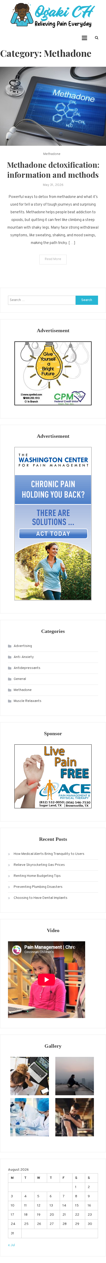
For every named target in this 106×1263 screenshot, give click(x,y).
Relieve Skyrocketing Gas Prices (39, 865)
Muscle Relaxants (27, 701)
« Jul (11, 1245)
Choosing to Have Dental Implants (40, 898)
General (20, 679)
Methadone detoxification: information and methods (53, 170)
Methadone (51, 154)
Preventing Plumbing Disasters (38, 887)
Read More (53, 259)
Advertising (23, 646)
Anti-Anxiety (24, 657)
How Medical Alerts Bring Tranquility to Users (49, 854)
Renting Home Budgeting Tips (37, 876)
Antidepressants (27, 668)
